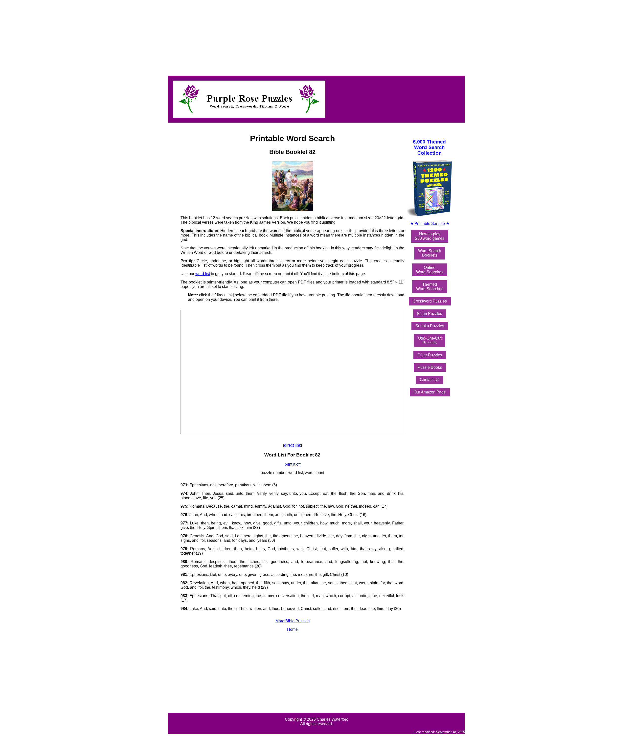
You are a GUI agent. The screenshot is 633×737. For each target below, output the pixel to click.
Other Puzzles (429, 355)
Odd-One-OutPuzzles (429, 340)
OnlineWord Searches (429, 269)
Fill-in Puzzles (429, 313)
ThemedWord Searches (429, 286)
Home (292, 629)
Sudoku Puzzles (429, 326)
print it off (292, 464)
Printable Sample (429, 223)
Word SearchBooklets (429, 253)
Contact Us (429, 380)
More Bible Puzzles (292, 621)
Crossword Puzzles (430, 301)
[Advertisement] (150, 36)
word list (202, 274)
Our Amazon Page (430, 392)
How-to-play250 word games (429, 236)
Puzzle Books (430, 367)
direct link (292, 445)
